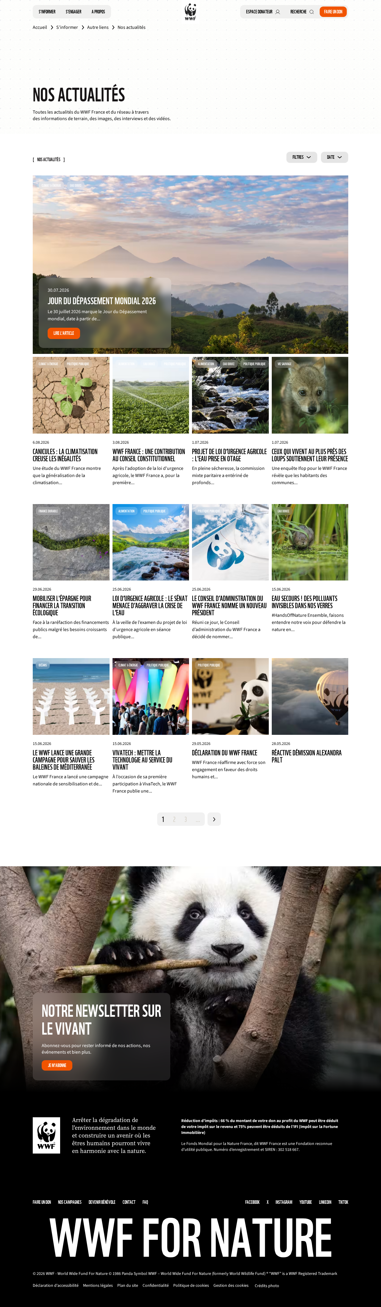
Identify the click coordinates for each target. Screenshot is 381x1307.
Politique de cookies (191, 1286)
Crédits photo (267, 1286)
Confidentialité (156, 1286)
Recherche (299, 12)
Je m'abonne (57, 1065)
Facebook (252, 1202)
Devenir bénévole (102, 1202)
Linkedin (325, 1202)
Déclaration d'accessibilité (56, 1286)
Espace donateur (259, 12)
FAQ (145, 1202)
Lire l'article (64, 333)
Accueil (40, 27)
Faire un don (333, 12)
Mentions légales (98, 1286)
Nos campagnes (70, 1202)
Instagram (284, 1202)
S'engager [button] (73, 12)
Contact (129, 1202)
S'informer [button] (47, 12)
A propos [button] (98, 12)
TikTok (343, 1202)
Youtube (305, 1202)
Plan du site (127, 1286)
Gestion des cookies (231, 1286)
